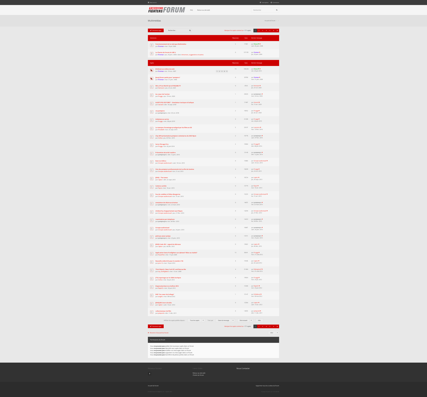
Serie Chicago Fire (161, 144)
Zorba (160, 138)
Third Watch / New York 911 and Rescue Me (170, 269)
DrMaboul (257, 294)
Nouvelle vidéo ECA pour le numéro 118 (169, 261)
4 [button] (266, 30)
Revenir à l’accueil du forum (159, 333)
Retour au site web (203, 10)
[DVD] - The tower (161, 178)
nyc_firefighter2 (163, 271)
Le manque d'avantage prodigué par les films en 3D (173, 127)
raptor (160, 180)
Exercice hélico (160, 161)
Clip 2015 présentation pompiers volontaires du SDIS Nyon (175, 136)
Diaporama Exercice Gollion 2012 (167, 286)
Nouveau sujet (156, 30)
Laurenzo (257, 127)
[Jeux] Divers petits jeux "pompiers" (167, 77)
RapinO (160, 288)
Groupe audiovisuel (165, 163)
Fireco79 (256, 44)
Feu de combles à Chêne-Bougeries (167, 194)
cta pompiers (160, 111)
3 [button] (262, 30)
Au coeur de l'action (162, 94)
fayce (160, 188)
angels (160, 296)
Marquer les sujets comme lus (234, 30)
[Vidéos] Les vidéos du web (164, 69)
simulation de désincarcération (166, 203)
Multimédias (154, 20)
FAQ (191, 10)
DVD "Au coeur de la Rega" (164, 294)
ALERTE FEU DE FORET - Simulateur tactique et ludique (174, 102)
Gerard (160, 105)
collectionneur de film (163, 311)
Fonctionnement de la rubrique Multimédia (170, 44)
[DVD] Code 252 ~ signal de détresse (168, 244)
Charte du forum (198, 375)
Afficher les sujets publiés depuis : (181, 320)
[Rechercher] (277, 10)
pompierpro (257, 94)
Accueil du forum (153, 386)
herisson (161, 88)
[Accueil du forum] (167, 10)
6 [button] (273, 30)
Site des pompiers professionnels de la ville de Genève (174, 169)
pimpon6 (161, 313)
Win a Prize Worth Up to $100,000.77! (168, 86)
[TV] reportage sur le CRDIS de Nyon (168, 278)
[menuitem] (275, 2)
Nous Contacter (243, 368)
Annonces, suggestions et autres (192, 55)
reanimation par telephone (165, 219)
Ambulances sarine (162, 119)
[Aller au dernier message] (260, 44)
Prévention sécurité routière (165, 153)
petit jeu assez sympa (162, 236)
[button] (277, 30)
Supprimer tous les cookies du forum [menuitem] (267, 386)
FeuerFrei (161, 255)
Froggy (160, 96)
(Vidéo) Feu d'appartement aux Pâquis (168, 211)
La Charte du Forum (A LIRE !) (165, 52)
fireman (161, 46)
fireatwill (161, 130)
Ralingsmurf (257, 269)
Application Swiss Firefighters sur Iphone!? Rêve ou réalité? (176, 253)
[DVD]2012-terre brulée (163, 303)
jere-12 (160, 263)
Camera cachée (160, 186)
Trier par (218, 320)
